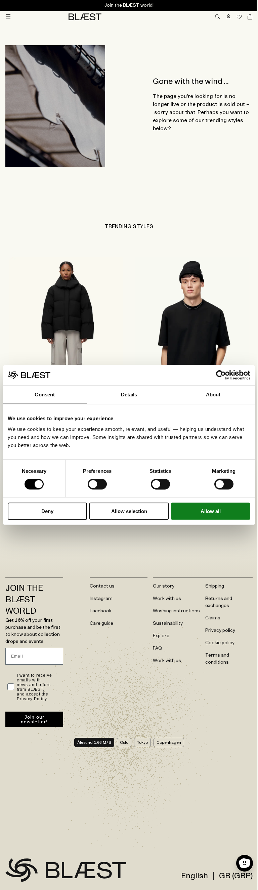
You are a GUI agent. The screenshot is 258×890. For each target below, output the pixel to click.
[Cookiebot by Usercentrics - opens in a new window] (220, 375)
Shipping (214, 586)
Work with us (167, 598)
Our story (163, 586)
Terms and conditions (217, 659)
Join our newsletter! (34, 719)
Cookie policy (219, 643)
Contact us (102, 586)
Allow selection (129, 511)
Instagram (101, 598)
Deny (47, 511)
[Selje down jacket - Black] (65, 333)
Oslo (124, 742)
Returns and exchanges (218, 602)
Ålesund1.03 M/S (94, 742)
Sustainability (168, 623)
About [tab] (213, 394)
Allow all (211, 511)
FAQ (157, 648)
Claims (212, 618)
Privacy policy (220, 630)
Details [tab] (129, 394)
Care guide (101, 623)
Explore (161, 635)
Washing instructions (176, 611)
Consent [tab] (45, 394)
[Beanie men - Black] (192, 333)
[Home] (85, 16)
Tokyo (142, 742)
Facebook (101, 611)
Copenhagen (169, 742)
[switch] (97, 484)
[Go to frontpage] (21, 870)
